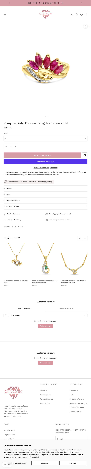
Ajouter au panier (42, 155)
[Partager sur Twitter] (15, 227)
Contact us (74, 391)
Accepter (45, 463)
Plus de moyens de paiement (45, 167)
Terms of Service (46, 399)
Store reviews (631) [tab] (66, 308)
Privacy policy (45, 395)
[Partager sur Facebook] (12, 227)
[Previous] (79, 238)
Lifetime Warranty (77, 407)
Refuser (73, 463)
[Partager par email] (22, 227)
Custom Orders (75, 412)
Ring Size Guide (9, 435)
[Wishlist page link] (81, 14)
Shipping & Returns (77, 399)
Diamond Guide (9, 430)
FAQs (72, 395)
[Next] (85, 238)
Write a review (45, 326)
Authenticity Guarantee (78, 403)
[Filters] (6, 315)
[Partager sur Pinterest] (18, 227)
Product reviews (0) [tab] (24, 308)
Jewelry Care (9, 439)
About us (43, 391)
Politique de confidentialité (28, 457)
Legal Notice (45, 403)
